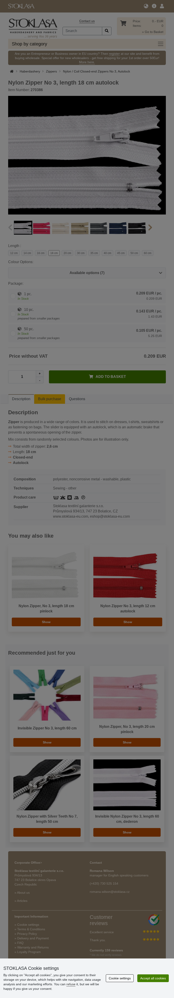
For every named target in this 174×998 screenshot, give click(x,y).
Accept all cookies (153, 978)
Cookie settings (120, 978)
